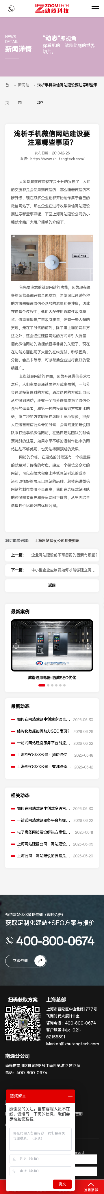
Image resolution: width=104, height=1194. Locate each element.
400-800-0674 (55, 940)
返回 (52, 585)
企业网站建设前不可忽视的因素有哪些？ (65, 555)
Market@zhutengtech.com (72, 1044)
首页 (7, 94)
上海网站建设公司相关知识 (56, 540)
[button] (41, 685)
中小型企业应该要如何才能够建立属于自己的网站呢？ (65, 572)
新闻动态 (23, 94)
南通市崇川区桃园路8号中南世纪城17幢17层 (42, 1066)
